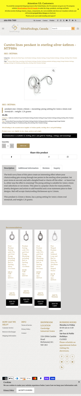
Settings (6, 63)
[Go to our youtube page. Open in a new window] (62, 362)
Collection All (12, 118)
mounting (21, 61)
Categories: (7, 58)
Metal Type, (21, 58)
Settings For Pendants (14, 63)
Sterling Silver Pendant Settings (37, 63)
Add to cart (23, 145)
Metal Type (15, 61)
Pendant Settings (41, 61)
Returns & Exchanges (9, 332)
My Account (37, 20)
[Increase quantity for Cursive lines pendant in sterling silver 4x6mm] (12, 146)
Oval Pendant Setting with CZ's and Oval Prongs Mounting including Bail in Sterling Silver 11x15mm (11, 257)
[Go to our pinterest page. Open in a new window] (67, 362)
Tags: (5, 61)
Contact (45, 20)
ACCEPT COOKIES (25, 390)
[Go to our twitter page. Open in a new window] (72, 356)
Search (54, 28)
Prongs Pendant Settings (67, 61)
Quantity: (5, 142)
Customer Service (7, 328)
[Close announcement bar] (78, 9)
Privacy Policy (8, 390)
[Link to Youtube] (66, 20)
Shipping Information (9, 336)
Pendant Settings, (41, 58)
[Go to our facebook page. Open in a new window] (62, 356)
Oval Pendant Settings (30, 61)
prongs (58, 61)
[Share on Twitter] (30, 157)
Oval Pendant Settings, (31, 58)
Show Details (15, 286)
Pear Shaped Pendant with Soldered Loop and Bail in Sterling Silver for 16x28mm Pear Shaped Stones (54, 258)
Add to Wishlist (12, 294)
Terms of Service (26, 325)
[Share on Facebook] (11, 157)
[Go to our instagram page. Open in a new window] (67, 356)
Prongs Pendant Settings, (53, 58)
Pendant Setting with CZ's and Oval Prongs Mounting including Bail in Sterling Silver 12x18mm (25, 256)
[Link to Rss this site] (75, 20)
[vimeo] (49, 157)
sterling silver (24, 63)
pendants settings (51, 61)
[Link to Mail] (72, 20)
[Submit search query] (73, 28)
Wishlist (51, 20)
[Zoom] (53, 70)
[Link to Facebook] (57, 20)
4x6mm (10, 61)
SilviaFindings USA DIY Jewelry (27, 8)
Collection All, (14, 58)
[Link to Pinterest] (69, 20)
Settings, (62, 58)
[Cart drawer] (78, 28)
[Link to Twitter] (63, 20)
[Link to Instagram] (60, 20)
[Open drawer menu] (3, 28)
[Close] (79, 382)
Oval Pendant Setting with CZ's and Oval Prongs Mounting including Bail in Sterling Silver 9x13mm (39, 257)
